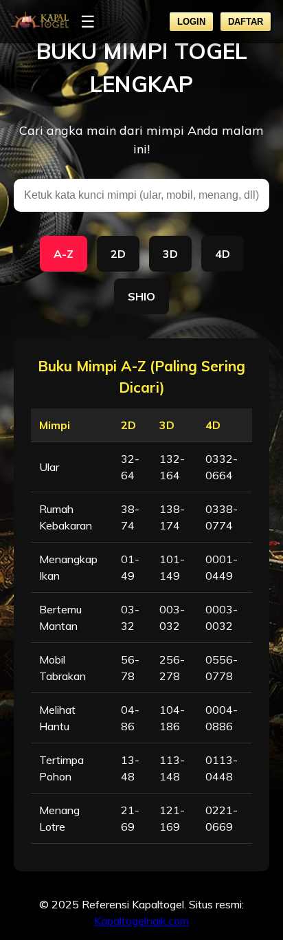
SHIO (141, 296)
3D (170, 254)
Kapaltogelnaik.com (141, 921)
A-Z (63, 254)
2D (118, 254)
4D (222, 254)
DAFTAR (245, 22)
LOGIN (191, 22)
